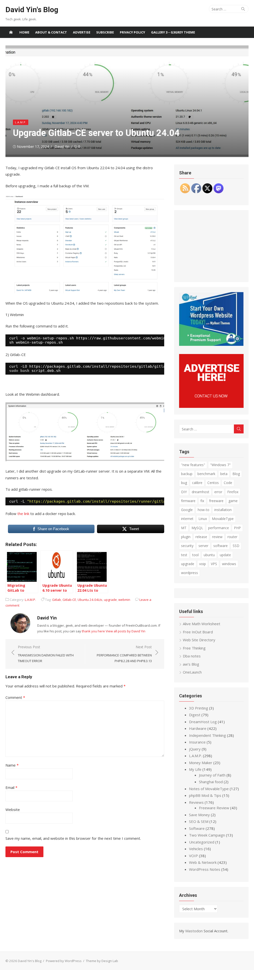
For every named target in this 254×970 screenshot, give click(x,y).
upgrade (110, 599)
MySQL (197, 527)
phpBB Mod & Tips (205, 795)
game (233, 500)
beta (223, 473)
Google (187, 509)
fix (202, 500)
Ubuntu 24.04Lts (90, 599)
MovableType (223, 518)
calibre (197, 482)
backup (186, 473)
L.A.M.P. (20, 122)
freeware (216, 500)
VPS (214, 563)
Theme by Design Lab (102, 961)
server (203, 545)
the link (23, 513)
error (218, 491)
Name (12, 765)
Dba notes (192, 655)
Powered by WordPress (64, 961)
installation (223, 509)
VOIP (193, 855)
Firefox (232, 491)
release (201, 536)
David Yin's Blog (31, 9)
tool (195, 554)
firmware (188, 500)
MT (184, 527)
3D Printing (198, 708)
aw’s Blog (191, 664)
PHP (237, 527)
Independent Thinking (207, 735)
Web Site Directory (199, 639)
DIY (184, 491)
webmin (124, 599)
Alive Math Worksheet (201, 623)
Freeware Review (214, 807)
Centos (213, 482)
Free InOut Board (198, 631)
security (187, 545)
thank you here (93, 631)
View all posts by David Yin (125, 631)
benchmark (206, 473)
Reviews (196, 802)
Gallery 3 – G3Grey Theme (173, 32)
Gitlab (56, 599)
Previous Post (46, 654)
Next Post (124, 654)
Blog (236, 473)
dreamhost (200, 491)
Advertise (81, 32)
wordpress (189, 572)
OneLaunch (192, 672)
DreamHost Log (203, 721)
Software (197, 828)
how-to (203, 509)
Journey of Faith (212, 775)
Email (11, 787)
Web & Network (203, 862)
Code (228, 482)
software (220, 545)
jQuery (195, 748)
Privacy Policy (132, 32)
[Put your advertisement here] (211, 406)
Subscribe (105, 32)
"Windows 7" (220, 464)
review (217, 536)
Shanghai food (211, 781)
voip (202, 563)
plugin (185, 536)
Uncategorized (201, 842)
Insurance (197, 742)
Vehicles (196, 848)
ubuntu (209, 554)
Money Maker (200, 762)
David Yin (62, 146)
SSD (236, 545)
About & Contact (51, 32)
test (184, 554)
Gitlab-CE (69, 599)
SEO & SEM (198, 821)
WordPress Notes (204, 869)
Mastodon (194, 930)
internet (187, 518)
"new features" (193, 464)
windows (229, 563)
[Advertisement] (211, 246)
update (225, 554)
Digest (194, 714)
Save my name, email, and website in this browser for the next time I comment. (73, 838)
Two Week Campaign (207, 835)
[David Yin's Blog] (10, 32)
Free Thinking (194, 648)
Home (24, 32)
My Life (195, 769)
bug (184, 482)
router (232, 536)
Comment (15, 697)
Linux (202, 518)
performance (218, 527)
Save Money (199, 814)
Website (12, 809)
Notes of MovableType (209, 788)
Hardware (197, 728)
